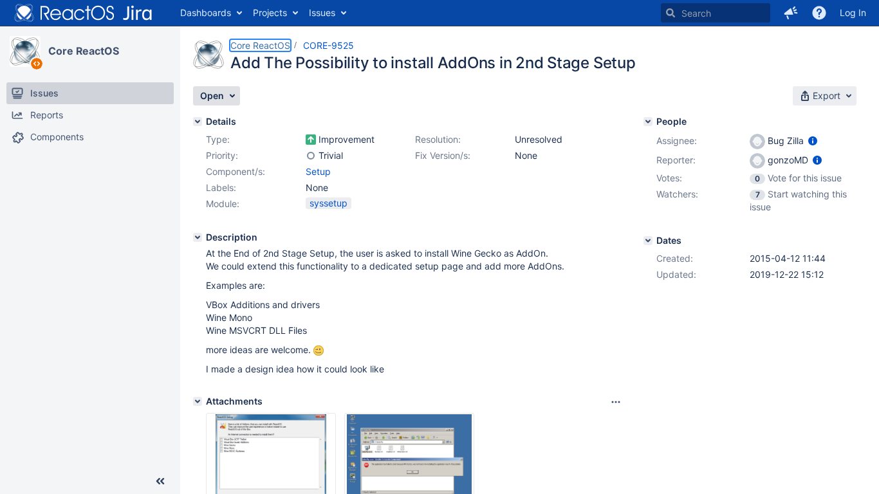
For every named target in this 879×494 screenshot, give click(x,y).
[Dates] (647, 240)
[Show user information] (813, 140)
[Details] (197, 121)
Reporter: (676, 159)
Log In (853, 12)
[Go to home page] (83, 13)
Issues (322, 12)
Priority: (222, 155)
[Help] (819, 13)
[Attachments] (197, 401)
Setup (318, 171)
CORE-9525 (328, 45)
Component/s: (235, 171)
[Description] (197, 237)
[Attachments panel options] (615, 402)
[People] (647, 121)
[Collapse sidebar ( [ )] (160, 481)
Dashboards (205, 12)
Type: (218, 139)
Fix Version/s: (442, 155)
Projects (270, 12)
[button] (791, 13)
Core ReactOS (83, 51)
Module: (222, 203)
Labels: (221, 187)
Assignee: (676, 140)
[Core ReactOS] (25, 51)
